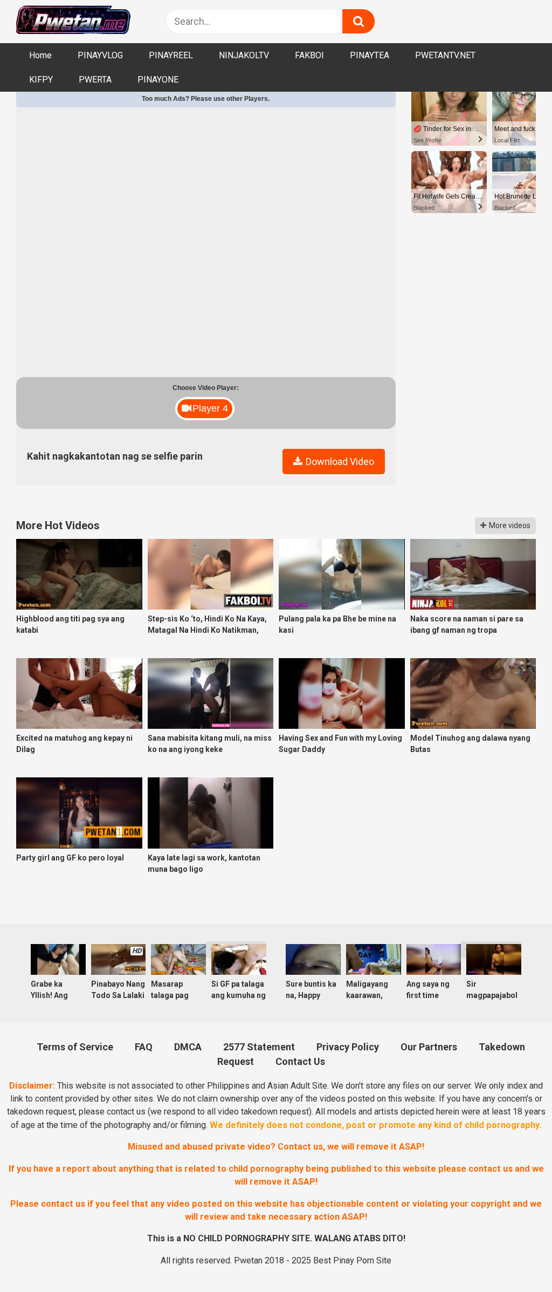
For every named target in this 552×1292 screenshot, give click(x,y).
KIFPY (41, 79)
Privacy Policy (347, 1046)
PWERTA (95, 79)
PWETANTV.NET (445, 55)
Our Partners (429, 1046)
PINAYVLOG (100, 55)
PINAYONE (157, 79)
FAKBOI (309, 55)
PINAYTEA (369, 55)
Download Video (338, 461)
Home (40, 55)
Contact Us (300, 1061)
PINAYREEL (171, 55)
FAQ (144, 1046)
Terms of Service (75, 1046)
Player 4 (210, 408)
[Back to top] (514, 1257)
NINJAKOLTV (244, 55)
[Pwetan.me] (73, 21)
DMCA (188, 1046)
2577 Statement (259, 1046)
